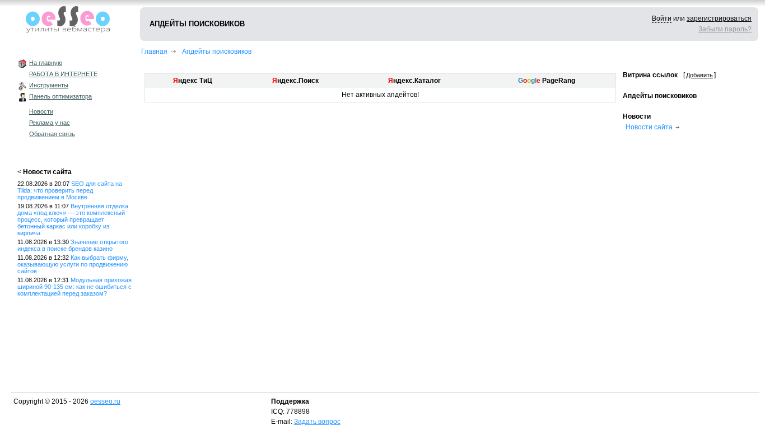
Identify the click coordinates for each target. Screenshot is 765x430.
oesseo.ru (105, 401)
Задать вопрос (317, 422)
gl (534, 81)
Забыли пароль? (725, 29)
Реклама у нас (49, 122)
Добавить (699, 75)
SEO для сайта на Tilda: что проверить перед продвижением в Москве (69, 190)
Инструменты (48, 85)
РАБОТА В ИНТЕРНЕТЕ (63, 74)
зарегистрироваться (719, 18)
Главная (154, 51)
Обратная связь (52, 133)
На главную (45, 62)
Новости (41, 111)
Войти (661, 18)
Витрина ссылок (650, 75)
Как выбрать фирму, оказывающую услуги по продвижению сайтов (72, 264)
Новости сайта (47, 172)
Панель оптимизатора (60, 96)
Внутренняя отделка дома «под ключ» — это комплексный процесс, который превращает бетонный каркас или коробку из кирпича (72, 219)
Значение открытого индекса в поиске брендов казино (72, 245)
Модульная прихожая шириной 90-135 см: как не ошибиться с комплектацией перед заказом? (74, 287)
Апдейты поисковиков (216, 51)
